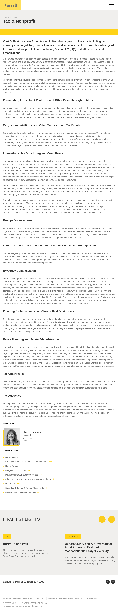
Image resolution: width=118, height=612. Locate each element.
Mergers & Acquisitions (15, 470)
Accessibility (52, 598)
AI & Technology (91, 598)
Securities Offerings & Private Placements (24, 488)
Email (25, 441)
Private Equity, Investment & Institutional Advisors (28, 479)
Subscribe (17, 598)
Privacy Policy (40, 598)
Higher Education (13, 466)
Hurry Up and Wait (15, 543)
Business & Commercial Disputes (20, 492)
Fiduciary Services (66, 598)
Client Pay (78, 598)
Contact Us (7, 598)
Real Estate (10, 483)
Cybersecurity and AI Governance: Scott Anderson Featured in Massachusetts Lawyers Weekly (88, 547)
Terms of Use (27, 598)
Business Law (10, 17)
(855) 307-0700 (35, 581)
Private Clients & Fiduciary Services (21, 475)
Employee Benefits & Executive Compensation (26, 462)
